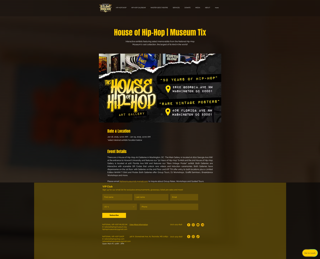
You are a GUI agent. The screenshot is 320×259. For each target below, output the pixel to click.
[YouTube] (198, 224)
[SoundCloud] (202, 224)
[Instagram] (193, 224)
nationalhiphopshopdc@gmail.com (116, 241)
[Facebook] (188, 224)
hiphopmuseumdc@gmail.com (114, 229)
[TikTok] (198, 236)
